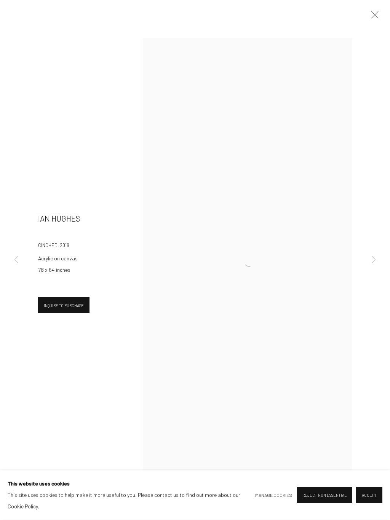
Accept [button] (369, 495)
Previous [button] (16, 260)
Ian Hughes (59, 218)
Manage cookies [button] (273, 495)
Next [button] (373, 260)
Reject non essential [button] (324, 495)
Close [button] (373, 17)
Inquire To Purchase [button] (64, 305)
